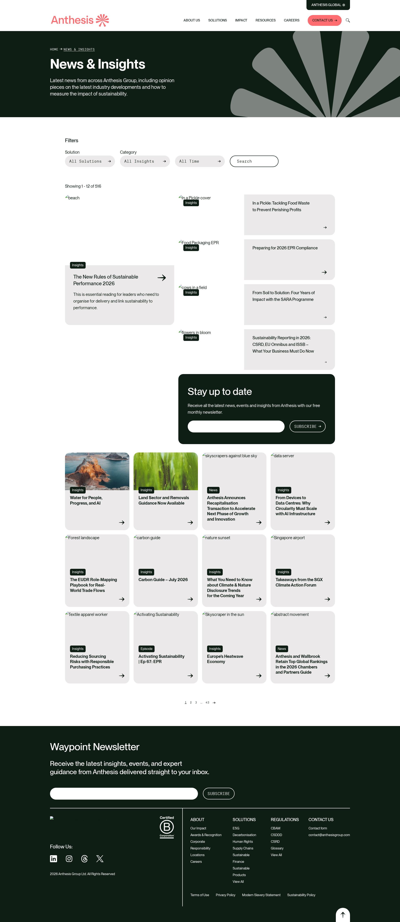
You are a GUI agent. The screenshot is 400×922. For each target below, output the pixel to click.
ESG (236, 828)
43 (207, 702)
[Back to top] (343, 915)
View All (238, 882)
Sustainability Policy (301, 895)
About (197, 819)
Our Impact (198, 828)
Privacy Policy (225, 895)
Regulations (285, 819)
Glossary (277, 848)
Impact (241, 20)
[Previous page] (214, 702)
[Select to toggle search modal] (348, 20)
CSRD (275, 842)
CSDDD (276, 835)
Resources (266, 20)
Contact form (318, 828)
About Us (192, 20)
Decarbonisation (244, 835)
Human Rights (243, 842)
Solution (72, 152)
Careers (291, 20)
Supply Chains (243, 848)
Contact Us (322, 20)
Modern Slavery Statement (261, 895)
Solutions (217, 20)
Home (54, 49)
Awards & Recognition (206, 835)
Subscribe (305, 426)
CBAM (275, 828)
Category (128, 152)
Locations (197, 855)
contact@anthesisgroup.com (329, 835)
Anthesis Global (326, 5)
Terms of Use (199, 895)
